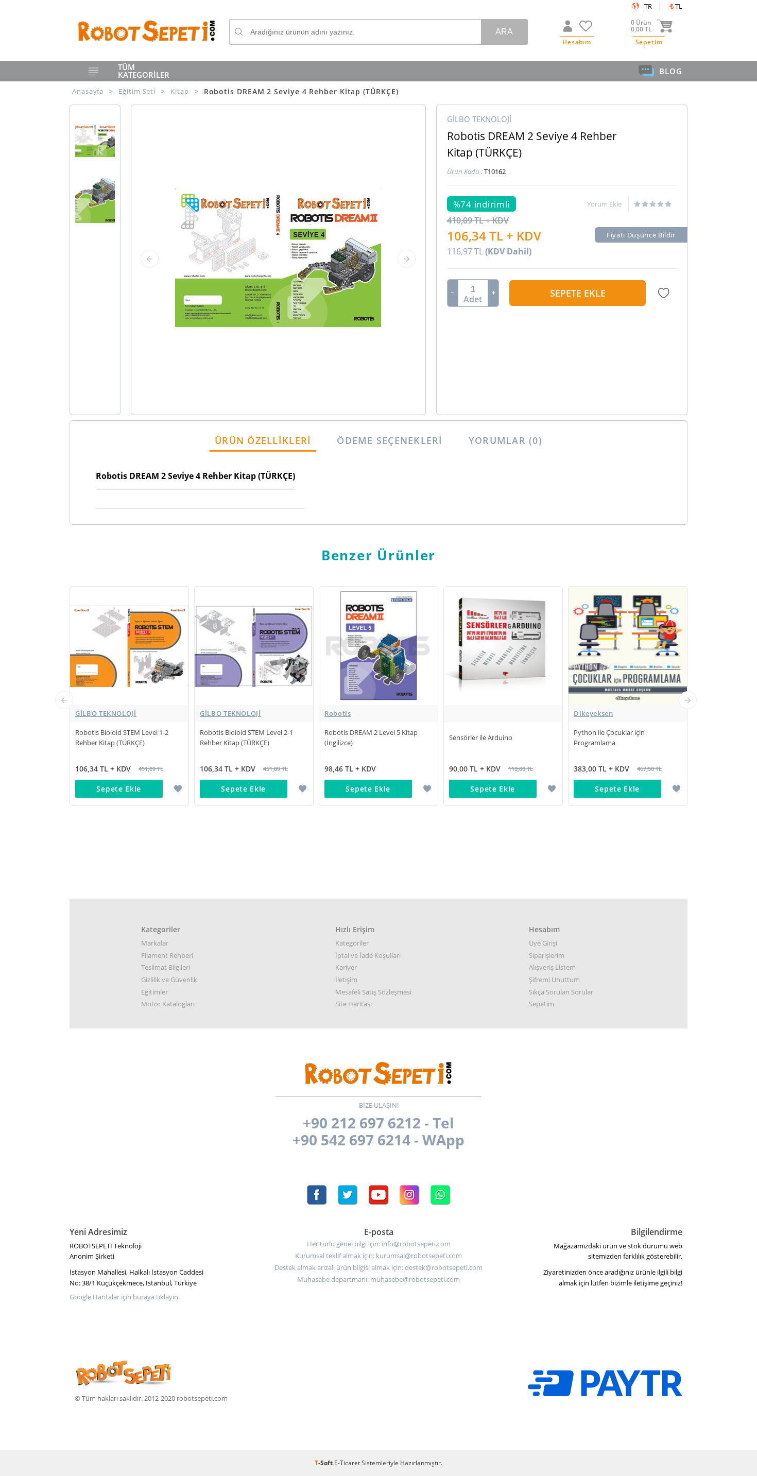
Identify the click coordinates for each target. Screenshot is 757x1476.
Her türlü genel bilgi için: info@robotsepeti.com (379, 1244)
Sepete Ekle (578, 293)
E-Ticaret (347, 1462)
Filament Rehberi (167, 955)
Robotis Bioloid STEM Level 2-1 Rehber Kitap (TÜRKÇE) (246, 737)
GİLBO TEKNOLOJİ (105, 713)
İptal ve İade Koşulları (368, 955)
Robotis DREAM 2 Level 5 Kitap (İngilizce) (371, 737)
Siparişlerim (546, 955)
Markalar (154, 943)
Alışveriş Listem (552, 967)
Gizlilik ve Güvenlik (169, 979)
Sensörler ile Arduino (480, 737)
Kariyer (346, 967)
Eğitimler (154, 992)
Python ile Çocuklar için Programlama (609, 737)
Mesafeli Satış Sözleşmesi (373, 992)
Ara (504, 31)
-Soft (324, 1462)
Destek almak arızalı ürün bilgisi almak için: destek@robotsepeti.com (378, 1267)
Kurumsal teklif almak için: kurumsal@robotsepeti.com (378, 1255)
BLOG (670, 71)
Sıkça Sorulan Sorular (561, 992)
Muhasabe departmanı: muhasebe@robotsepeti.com (378, 1279)
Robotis (337, 713)
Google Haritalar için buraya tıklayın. (125, 1297)
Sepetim (541, 1003)
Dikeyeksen (593, 713)
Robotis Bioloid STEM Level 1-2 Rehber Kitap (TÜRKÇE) (121, 737)
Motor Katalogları (168, 1003)
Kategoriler (352, 943)
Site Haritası (353, 1003)
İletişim (346, 979)
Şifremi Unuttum (554, 979)
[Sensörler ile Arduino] (503, 713)
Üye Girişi (543, 943)
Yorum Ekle (604, 204)
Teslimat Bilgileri (165, 967)
